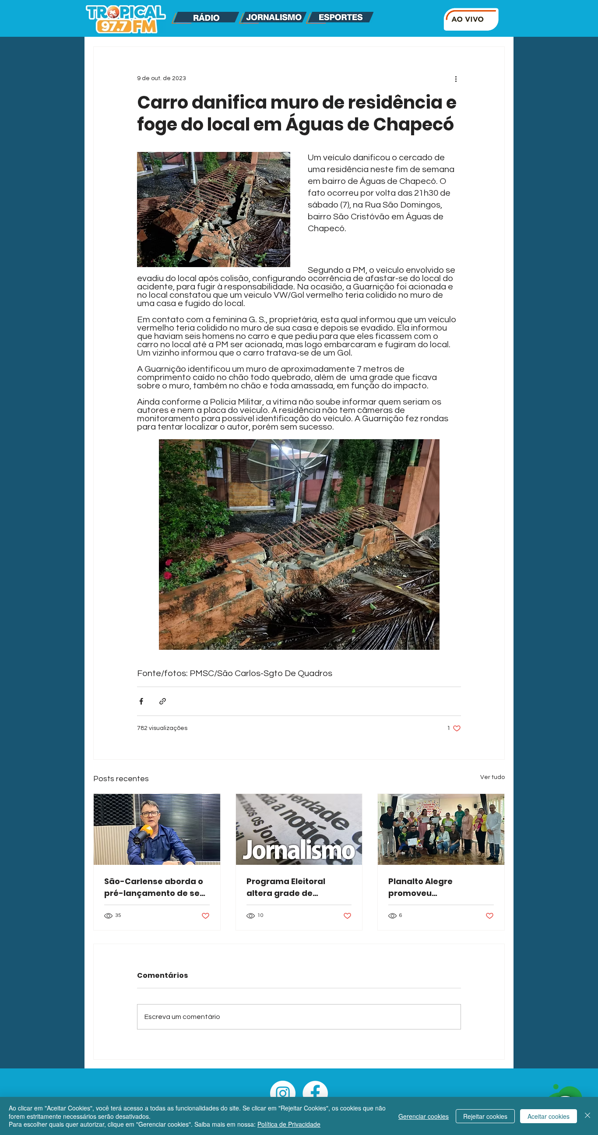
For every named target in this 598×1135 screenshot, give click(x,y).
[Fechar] (587, 1116)
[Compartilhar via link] (162, 701)
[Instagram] (282, 1093)
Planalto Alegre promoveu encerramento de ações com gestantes (439, 887)
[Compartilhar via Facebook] (141, 701)
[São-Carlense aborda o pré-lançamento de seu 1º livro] (157, 829)
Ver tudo (492, 777)
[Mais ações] (455, 78)
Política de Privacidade (288, 1124)
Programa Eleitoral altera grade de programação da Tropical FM (285, 887)
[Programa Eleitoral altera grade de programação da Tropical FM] (299, 829)
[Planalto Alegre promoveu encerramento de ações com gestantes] (441, 829)
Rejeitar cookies (485, 1116)
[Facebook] (315, 1093)
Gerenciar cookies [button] (423, 1116)
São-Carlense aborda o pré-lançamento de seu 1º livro (154, 887)
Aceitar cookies (549, 1116)
